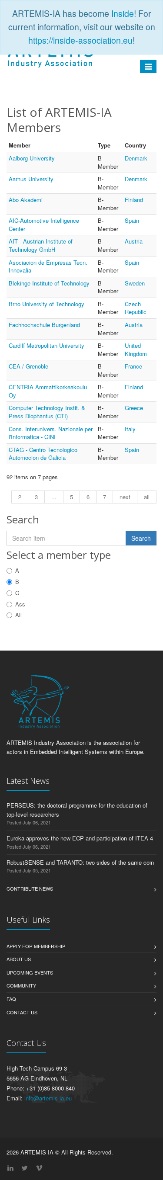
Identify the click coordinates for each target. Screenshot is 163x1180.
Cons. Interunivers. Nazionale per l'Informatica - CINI (51, 433)
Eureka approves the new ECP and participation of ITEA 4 (80, 838)
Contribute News (30, 888)
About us (19, 959)
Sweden (135, 283)
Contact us (22, 1012)
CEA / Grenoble (28, 366)
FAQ (11, 998)
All (18, 615)
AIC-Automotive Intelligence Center (44, 224)
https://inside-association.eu (80, 40)
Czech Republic (135, 308)
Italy (130, 429)
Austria (134, 241)
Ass (20, 604)
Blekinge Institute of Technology (49, 283)
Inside (122, 13)
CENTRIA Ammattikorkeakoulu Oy (48, 391)
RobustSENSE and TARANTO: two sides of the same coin (80, 862)
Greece (134, 408)
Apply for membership (36, 946)
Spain (132, 220)
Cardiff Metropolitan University (46, 345)
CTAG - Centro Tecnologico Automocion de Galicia (43, 454)
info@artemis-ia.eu (48, 1098)
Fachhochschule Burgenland (44, 325)
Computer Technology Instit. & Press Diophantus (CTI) (47, 412)
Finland (134, 200)
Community (21, 985)
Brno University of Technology (46, 304)
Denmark (136, 158)
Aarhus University (31, 179)
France (133, 366)
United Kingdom (136, 349)
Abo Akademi (26, 200)
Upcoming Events (30, 972)
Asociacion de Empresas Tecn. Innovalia (48, 266)
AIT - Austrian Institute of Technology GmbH (41, 245)
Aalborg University (32, 158)
